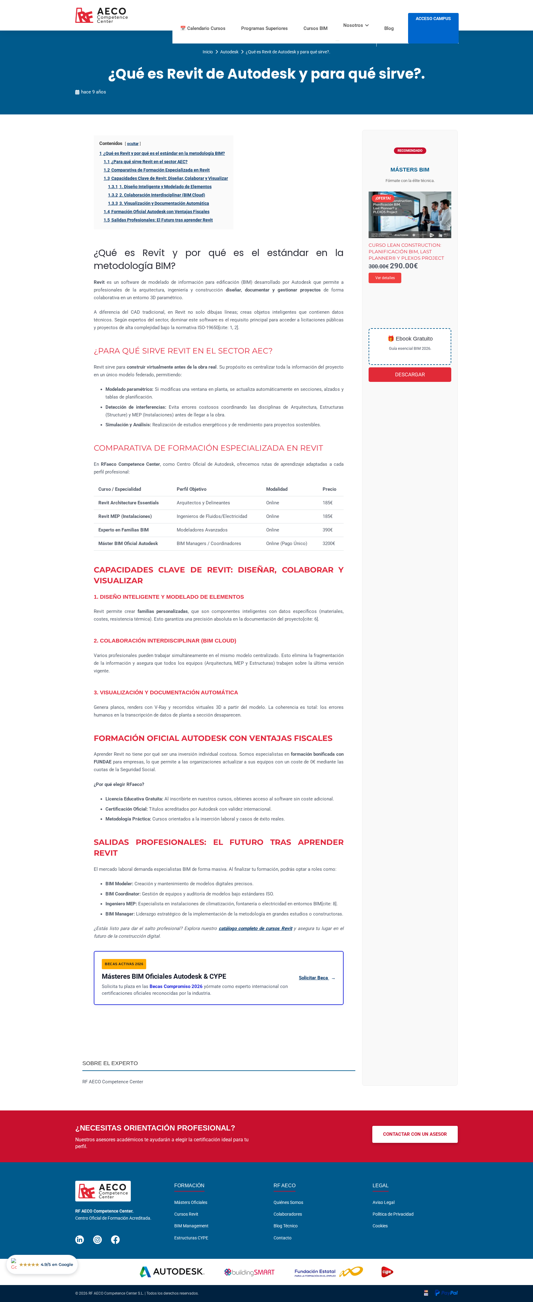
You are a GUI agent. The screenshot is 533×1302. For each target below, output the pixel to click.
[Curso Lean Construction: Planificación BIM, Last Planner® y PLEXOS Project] (410, 215)
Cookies (380, 1225)
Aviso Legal (384, 1202)
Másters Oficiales (190, 1202)
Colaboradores (288, 1214)
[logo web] (101, 15)
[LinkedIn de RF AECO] (79, 1237)
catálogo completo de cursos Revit (255, 928)
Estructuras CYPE (191, 1237)
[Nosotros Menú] (337, 40)
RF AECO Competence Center (112, 1082)
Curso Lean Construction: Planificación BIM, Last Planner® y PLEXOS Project (406, 251)
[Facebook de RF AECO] (115, 1237)
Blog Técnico (286, 1225)
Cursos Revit (186, 1214)
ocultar (132, 144)
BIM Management (191, 1225)
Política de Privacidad (393, 1214)
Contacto (282, 1237)
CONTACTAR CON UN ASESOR (415, 1134)
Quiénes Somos (288, 1202)
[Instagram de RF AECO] (97, 1237)
